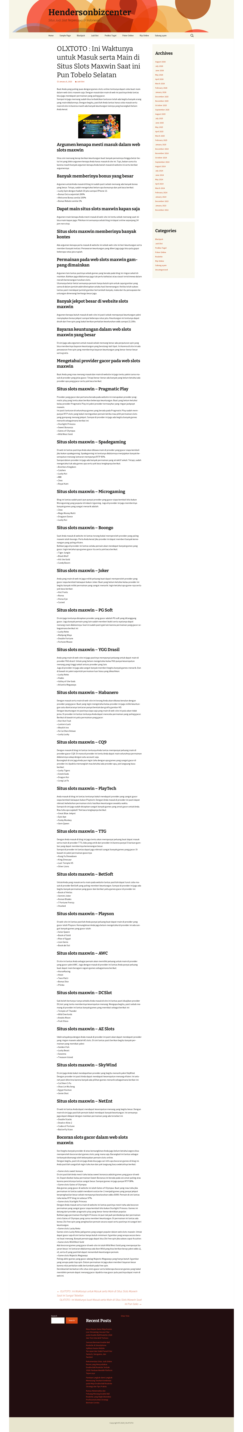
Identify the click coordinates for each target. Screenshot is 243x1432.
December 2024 (161, 149)
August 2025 (160, 114)
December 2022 (161, 210)
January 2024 (160, 197)
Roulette (159, 256)
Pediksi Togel (110, 35)
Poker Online (128, 35)
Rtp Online (144, 35)
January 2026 (160, 92)
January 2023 (160, 205)
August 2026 (160, 61)
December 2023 (161, 201)
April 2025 (159, 131)
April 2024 (159, 184)
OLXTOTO (129, 1423)
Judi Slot (95, 35)
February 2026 (161, 88)
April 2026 (159, 79)
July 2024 (159, 170)
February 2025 (161, 140)
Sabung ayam (160, 35)
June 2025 (159, 122)
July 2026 (159, 66)
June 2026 (159, 70)
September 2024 (162, 162)
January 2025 (160, 144)
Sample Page (65, 35)
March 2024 (160, 188)
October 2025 (161, 105)
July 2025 (159, 118)
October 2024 (161, 157)
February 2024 (161, 192)
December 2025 (161, 96)
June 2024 (159, 175)
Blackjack (81, 35)
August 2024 (160, 166)
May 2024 (159, 179)
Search (54, 1316)
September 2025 (162, 109)
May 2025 (159, 127)
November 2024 (161, 153)
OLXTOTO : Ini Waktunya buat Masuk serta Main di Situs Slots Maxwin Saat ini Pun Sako (101, 1302)
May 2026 (159, 75)
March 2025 (160, 136)
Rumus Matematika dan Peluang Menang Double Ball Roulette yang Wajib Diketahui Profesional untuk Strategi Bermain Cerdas (98, 1397)
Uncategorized (161, 269)
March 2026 (160, 83)
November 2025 (161, 101)
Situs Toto (125, 1316)
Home (51, 35)
